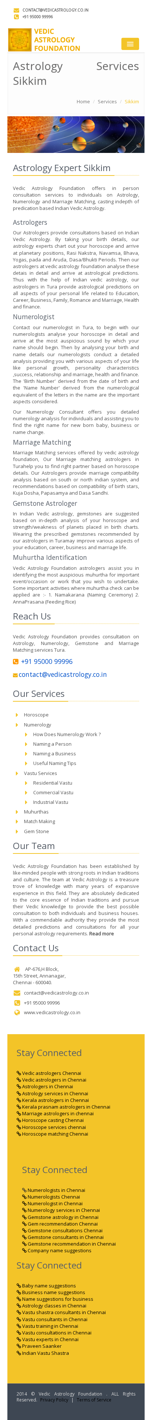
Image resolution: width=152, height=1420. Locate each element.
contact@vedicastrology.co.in (56, 10)
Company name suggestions (59, 1250)
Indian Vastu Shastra (45, 1353)
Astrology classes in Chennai (53, 1305)
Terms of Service (94, 1400)
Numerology (37, 724)
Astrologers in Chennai (47, 1086)
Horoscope (36, 714)
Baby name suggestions (48, 1285)
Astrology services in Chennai (54, 1093)
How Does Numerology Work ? (67, 734)
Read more (101, 933)
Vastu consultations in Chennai (56, 1332)
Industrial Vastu (50, 802)
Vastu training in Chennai (49, 1326)
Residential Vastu (52, 782)
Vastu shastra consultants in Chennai (63, 1312)
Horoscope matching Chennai (54, 1133)
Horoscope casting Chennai (52, 1120)
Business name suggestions (53, 1292)
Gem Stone (36, 831)
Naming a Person (52, 744)
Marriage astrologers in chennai (57, 1113)
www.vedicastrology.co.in (52, 1012)
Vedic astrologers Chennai (51, 1073)
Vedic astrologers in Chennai (53, 1079)
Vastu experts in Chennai (50, 1339)
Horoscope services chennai (53, 1127)
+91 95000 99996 (38, 16)
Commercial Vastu (53, 792)
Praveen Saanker (41, 1346)
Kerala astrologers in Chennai (55, 1100)
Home (83, 101)
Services (107, 101)
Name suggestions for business (57, 1299)
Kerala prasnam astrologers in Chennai (65, 1106)
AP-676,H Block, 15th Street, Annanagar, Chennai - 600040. (39, 976)
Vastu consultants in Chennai (54, 1319)
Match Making (39, 821)
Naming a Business (54, 753)
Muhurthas (36, 811)
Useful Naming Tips (54, 763)
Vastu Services (40, 773)
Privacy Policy (54, 1400)
